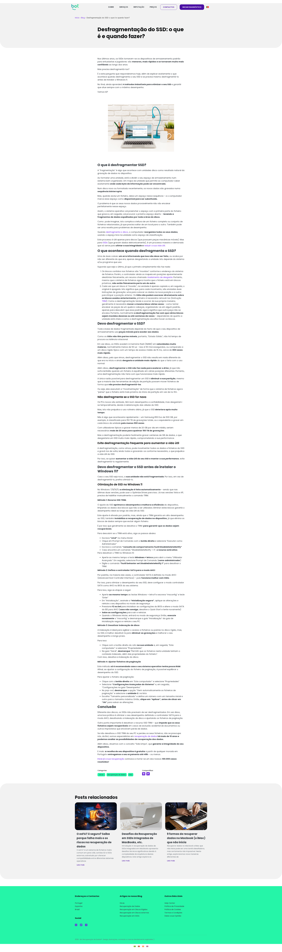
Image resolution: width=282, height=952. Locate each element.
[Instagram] (76, 925)
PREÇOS (153, 7)
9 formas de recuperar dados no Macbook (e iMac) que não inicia (186, 838)
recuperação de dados (145, 736)
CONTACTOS (168, 7)
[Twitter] (81, 925)
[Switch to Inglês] (147, 946)
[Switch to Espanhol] (143, 946)
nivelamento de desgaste (160, 277)
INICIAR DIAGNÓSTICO (191, 7)
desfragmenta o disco (117, 232)
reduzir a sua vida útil (154, 245)
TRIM (104, 301)
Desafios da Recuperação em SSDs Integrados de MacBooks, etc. (139, 838)
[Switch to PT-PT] (139, 946)
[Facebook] (86, 925)
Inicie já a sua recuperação (110, 758)
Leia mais (80, 865)
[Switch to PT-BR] (135, 946)
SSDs (105, 242)
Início (77, 18)
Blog (83, 18)
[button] (143, 773)
